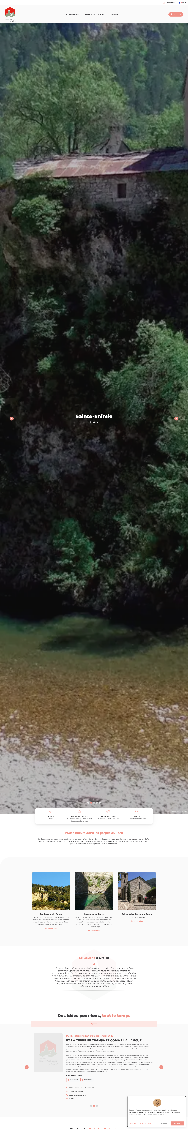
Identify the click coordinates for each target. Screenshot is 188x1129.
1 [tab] (88, 803)
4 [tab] (97, 803)
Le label (113, 14)
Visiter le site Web (76, 1089)
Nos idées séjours (94, 14)
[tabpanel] (94, 1067)
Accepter (177, 1123)
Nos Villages (72, 14)
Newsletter (170, 3)
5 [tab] (100, 803)
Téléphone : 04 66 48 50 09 (79, 1093)
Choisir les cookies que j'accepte (140, 1123)
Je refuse (164, 1123)
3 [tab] (94, 803)
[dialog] (156, 1111)
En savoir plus (51, 928)
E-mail (71, 1096)
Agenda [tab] (94, 1024)
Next (176, 418)
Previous (12, 418)
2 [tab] (91, 803)
